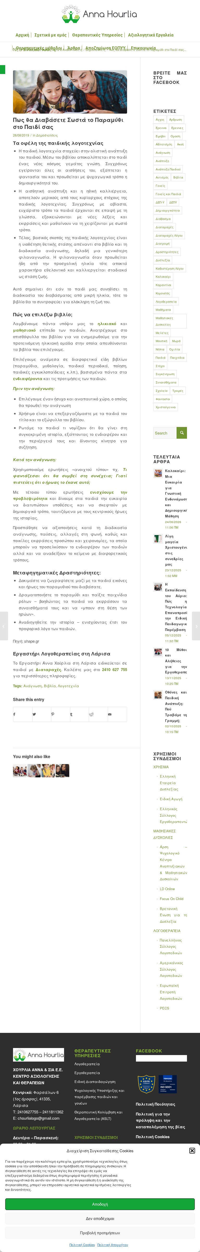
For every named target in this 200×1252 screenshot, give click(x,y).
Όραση (175, 136)
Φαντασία (163, 399)
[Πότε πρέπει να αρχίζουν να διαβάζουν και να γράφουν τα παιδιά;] (34, 771)
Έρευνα (161, 128)
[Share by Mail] (117, 714)
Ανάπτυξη (162, 161)
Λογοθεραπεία (166, 301)
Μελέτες (162, 333)
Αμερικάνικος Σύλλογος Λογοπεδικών (171, 969)
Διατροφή (163, 243)
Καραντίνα (163, 285)
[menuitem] (22, 35)
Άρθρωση (175, 119)
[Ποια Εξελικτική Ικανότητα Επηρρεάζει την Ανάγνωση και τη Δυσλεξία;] (48, 771)
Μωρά (176, 341)
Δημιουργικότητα (168, 210)
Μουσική (161, 341)
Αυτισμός (162, 177)
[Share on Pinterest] (60, 714)
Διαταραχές (48, 669)
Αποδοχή (100, 1204)
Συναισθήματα (166, 382)
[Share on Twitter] (42, 714)
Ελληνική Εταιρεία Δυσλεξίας (169, 783)
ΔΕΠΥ (173, 202)
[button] (2, 69)
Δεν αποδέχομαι (100, 1218)
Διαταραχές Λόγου (169, 235)
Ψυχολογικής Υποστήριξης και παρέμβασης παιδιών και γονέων (99, 1097)
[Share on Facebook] (22, 714)
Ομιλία (174, 349)
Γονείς (160, 185)
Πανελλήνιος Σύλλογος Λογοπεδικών (171, 947)
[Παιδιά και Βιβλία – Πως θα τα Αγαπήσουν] (62, 771)
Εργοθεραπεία (87, 1072)
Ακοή (180, 144)
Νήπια (160, 349)
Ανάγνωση (32, 685)
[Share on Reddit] (98, 714)
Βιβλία (50, 685)
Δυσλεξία (163, 260)
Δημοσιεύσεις (47, 135)
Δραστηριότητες (167, 252)
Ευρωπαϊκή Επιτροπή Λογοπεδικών (171, 992)
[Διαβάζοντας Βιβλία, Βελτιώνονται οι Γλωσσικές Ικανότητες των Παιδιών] (20, 771)
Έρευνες (177, 128)
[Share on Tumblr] (79, 714)
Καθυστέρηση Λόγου (170, 268)
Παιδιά (160, 357)
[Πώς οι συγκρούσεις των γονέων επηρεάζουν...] (4, 626)
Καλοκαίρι (163, 276)
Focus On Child (171, 898)
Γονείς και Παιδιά (168, 194)
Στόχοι (160, 366)
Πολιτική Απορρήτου (112, 1244)
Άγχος (160, 119)
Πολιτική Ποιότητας (155, 1104)
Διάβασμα (163, 218)
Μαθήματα (163, 309)
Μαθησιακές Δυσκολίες (164, 321)
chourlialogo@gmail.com (39, 1118)
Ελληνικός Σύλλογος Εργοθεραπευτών (173, 815)
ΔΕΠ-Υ (160, 202)
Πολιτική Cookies (82, 1244)
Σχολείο (161, 390)
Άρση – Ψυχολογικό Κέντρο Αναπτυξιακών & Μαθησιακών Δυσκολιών (173, 863)
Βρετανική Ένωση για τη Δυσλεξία (173, 915)
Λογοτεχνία (68, 685)
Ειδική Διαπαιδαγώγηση (94, 1081)
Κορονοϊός (163, 293)
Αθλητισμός (164, 144)
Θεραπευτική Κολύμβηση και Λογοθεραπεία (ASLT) (98, 1115)
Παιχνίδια (177, 357)
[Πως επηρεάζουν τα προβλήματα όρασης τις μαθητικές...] (196, 626)
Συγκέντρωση (165, 374)
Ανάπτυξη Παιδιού (168, 169)
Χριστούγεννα (166, 407)
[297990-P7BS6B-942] (70, 92)
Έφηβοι (161, 136)
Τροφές (177, 390)
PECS (164, 1008)
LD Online (167, 888)
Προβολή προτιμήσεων (100, 1233)
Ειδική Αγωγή (171, 798)
